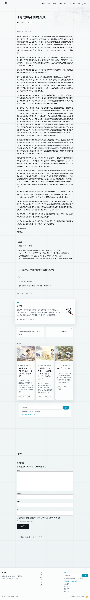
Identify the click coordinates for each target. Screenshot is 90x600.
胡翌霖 (22, 22)
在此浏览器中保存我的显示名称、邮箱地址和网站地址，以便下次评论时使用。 (39, 518)
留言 (41, 585)
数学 (27, 293)
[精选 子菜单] (56, 3)
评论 (18, 470)
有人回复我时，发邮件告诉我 (26, 521)
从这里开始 (67, 584)
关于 (41, 582)
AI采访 (59, 389)
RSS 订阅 (66, 586)
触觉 (32, 293)
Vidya (20, 242)
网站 (18, 510)
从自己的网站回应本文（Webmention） (31, 537)
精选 (41, 577)
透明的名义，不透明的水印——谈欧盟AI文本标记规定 (25, 372)
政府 (50, 397)
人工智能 (45, 397)
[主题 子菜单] (50, 3)
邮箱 (18, 501)
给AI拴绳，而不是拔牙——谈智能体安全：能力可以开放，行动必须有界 (45, 373)
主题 (41, 575)
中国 (20, 396)
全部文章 (66, 591)
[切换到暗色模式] (86, 596)
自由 (29, 396)
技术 (22, 293)
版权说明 (31, 319)
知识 (59, 386)
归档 (41, 580)
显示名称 (19, 493)
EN (84, 3)
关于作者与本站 (22, 319)
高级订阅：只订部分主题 (28, 415)
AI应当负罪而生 (63, 368)
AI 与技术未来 (29, 22)
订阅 (66, 408)
